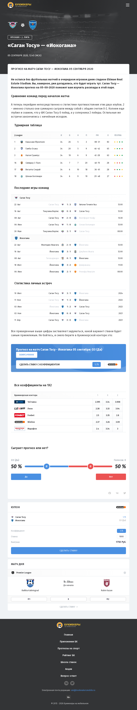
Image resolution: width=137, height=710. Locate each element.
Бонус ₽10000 (26, 355)
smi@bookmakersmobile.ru (83, 690)
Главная (68, 634)
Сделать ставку (68, 550)
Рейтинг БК (68, 655)
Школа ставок (69, 662)
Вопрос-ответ (69, 676)
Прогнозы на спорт (69, 648)
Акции (68, 669)
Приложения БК (68, 641)
